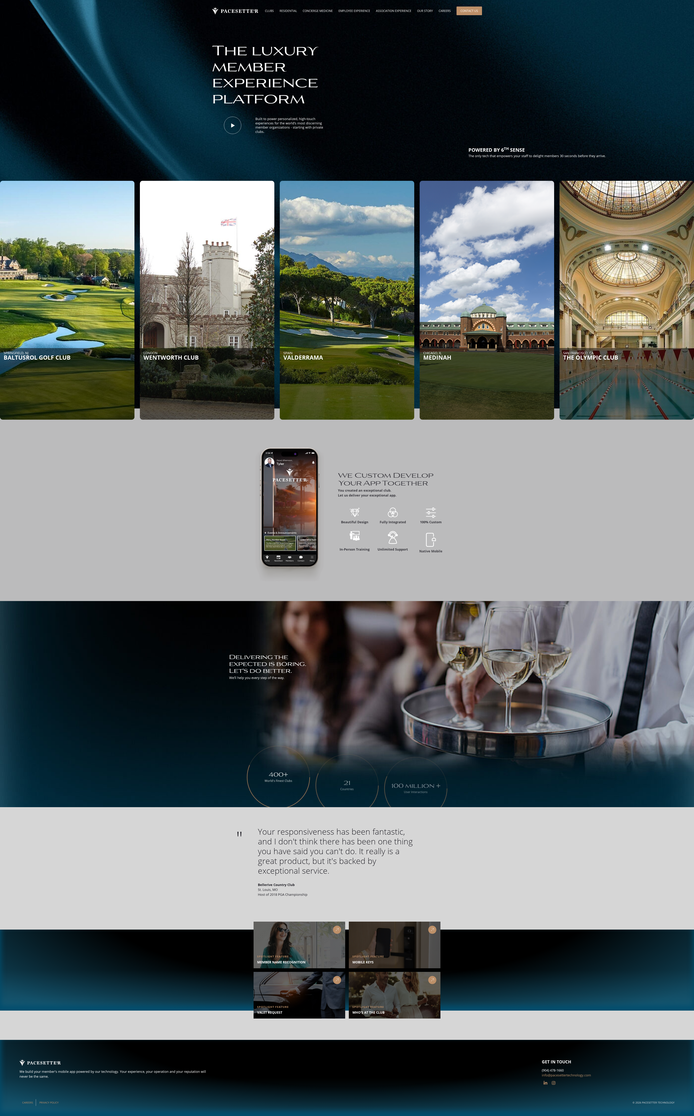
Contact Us (469, 11)
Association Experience (393, 11)
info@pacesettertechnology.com (566, 1075)
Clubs (269, 11)
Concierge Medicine (318, 11)
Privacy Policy (49, 1102)
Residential (288, 11)
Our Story (425, 11)
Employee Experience (354, 11)
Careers (445, 11)
